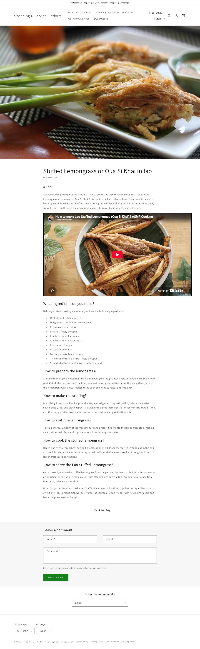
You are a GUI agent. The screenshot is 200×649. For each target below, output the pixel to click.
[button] (72, 12)
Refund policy (82, 642)
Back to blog (102, 510)
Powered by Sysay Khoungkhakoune (59, 642)
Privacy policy (96, 642)
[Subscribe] (124, 603)
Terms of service (112, 642)
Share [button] (49, 186)
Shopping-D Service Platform (32, 642)
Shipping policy (128, 642)
